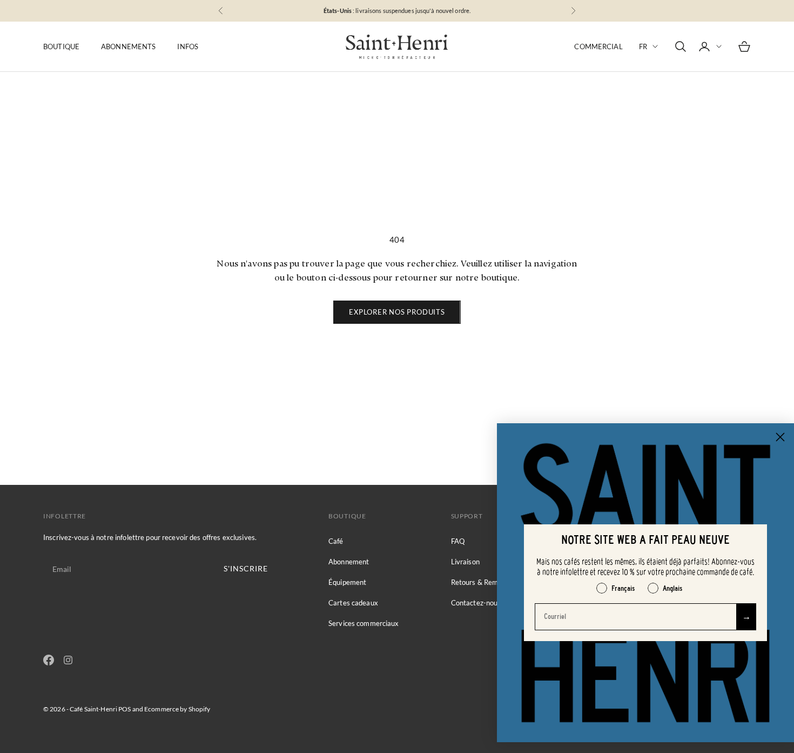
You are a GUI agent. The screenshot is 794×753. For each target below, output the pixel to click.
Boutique (61, 46)
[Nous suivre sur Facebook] (48, 660)
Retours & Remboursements (495, 582)
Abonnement (348, 561)
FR (643, 46)
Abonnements (128, 46)
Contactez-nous (476, 602)
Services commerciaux (363, 623)
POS (124, 709)
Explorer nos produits (397, 312)
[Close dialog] (780, 437)
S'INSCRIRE (246, 568)
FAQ (458, 541)
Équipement (347, 582)
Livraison (465, 561)
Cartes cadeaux (353, 602)
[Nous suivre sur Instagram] (68, 660)
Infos (187, 46)
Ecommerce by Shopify (177, 709)
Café (336, 541)
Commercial (598, 46)
